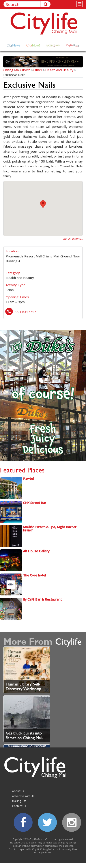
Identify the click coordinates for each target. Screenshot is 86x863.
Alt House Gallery (36, 551)
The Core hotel (34, 575)
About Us (18, 791)
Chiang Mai (53, 774)
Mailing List (19, 801)
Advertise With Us (23, 796)
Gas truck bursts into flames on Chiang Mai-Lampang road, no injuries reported (24, 740)
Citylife (34, 764)
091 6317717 (25, 311)
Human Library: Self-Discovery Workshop (23, 686)
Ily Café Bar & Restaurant (42, 599)
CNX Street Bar (34, 502)
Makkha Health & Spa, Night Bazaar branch (50, 528)
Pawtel (28, 478)
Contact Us (19, 806)
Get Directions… (73, 239)
